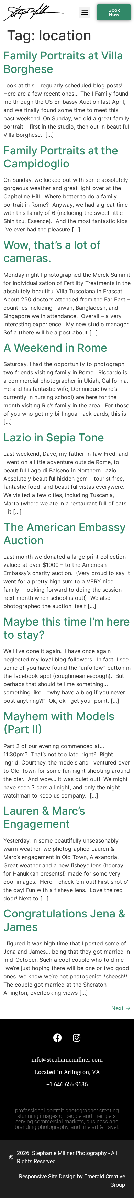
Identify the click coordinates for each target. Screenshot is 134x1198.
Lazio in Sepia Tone (53, 437)
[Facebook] (57, 1037)
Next (121, 1007)
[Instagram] (76, 1037)
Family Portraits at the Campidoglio (60, 157)
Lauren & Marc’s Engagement (44, 817)
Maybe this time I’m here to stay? (66, 628)
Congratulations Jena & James (64, 920)
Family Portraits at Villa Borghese (63, 62)
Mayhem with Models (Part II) (58, 723)
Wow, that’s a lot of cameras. (52, 251)
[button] (84, 12)
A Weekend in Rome (55, 347)
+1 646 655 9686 (67, 1084)
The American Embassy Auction (64, 533)
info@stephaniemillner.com (67, 1059)
